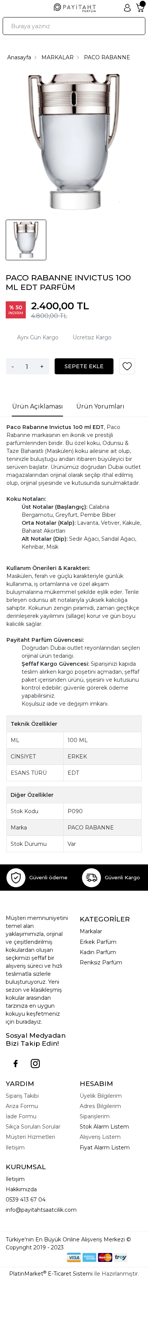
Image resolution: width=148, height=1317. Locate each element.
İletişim (15, 1179)
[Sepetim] (140, 8)
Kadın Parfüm (98, 952)
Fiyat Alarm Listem (105, 1147)
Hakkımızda (21, 1189)
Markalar (91, 931)
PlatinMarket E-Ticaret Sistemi (51, 1273)
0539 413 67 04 (26, 1199)
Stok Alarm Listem (104, 1126)
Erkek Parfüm (98, 942)
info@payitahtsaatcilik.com (41, 1209)
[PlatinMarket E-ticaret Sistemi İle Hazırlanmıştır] (41, 1257)
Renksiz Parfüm (101, 962)
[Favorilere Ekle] (127, 369)
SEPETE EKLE (84, 366)
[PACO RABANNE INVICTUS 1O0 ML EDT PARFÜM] (74, 142)
